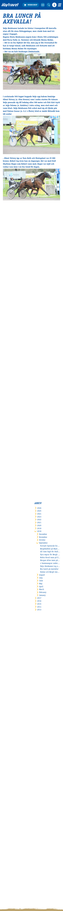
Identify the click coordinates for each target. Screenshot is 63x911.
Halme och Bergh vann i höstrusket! (50, 572)
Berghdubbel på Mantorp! (50, 549)
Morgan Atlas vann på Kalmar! (50, 561)
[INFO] (54, 5)
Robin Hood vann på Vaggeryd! (50, 558)
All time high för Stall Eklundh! (50, 552)
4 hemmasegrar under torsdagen (50, 563)
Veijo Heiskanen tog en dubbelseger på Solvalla (50, 566)
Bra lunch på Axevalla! (49, 569)
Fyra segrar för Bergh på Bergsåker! (50, 555)
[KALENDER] (43, 5)
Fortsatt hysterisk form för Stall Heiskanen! (50, 546)
